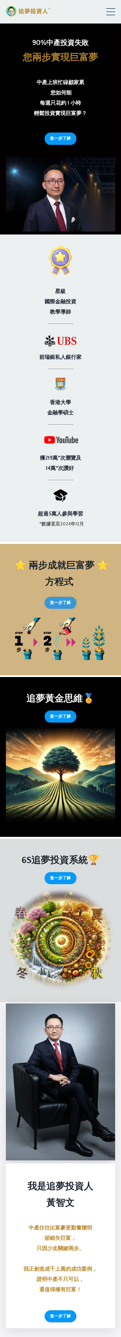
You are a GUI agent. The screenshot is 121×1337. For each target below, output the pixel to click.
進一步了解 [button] (60, 138)
